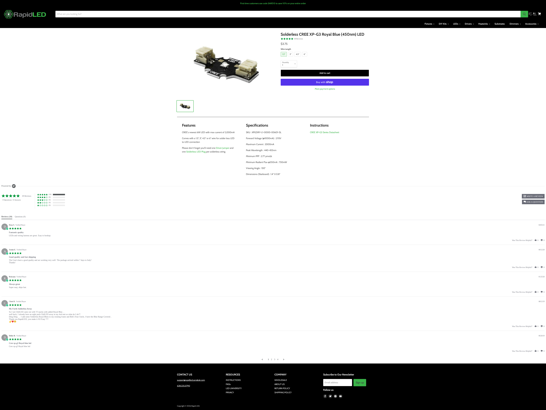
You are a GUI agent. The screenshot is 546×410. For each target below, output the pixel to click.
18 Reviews (298, 39)
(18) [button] (50, 194)
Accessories (531, 23)
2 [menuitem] (271, 359)
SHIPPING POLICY (283, 392)
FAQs (228, 384)
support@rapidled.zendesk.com (191, 380)
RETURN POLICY (282, 388)
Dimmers (514, 23)
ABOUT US (279, 384)
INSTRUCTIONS (233, 380)
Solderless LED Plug (196, 151)
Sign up (360, 382)
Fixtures (429, 23)
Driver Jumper (222, 148)
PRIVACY (230, 392)
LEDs (456, 23)
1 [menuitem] (268, 359)
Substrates (500, 23)
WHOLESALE (280, 380)
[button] (533, 202)
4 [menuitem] (277, 359)
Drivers (468, 23)
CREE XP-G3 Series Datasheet (324, 132)
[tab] (6, 217)
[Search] (524, 14)
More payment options (325, 89)
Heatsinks (483, 23)
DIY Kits (443, 23)
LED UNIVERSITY (234, 388)
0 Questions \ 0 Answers (12, 200)
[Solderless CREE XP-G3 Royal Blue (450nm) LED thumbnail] (185, 106)
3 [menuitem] (274, 359)
